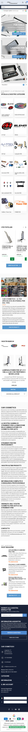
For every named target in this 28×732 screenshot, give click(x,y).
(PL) (2, 692)
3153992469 (7, 662)
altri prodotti (20, 518)
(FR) (10, 690)
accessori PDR (4, 457)
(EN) (5, 690)
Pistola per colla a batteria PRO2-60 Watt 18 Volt (17, 579)
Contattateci (4, 530)
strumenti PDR (12, 518)
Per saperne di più (13, 561)
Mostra (13, 389)
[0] (26, 2)
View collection (13, 265)
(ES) (5, 692)
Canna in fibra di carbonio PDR (7, 247)
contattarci (4, 499)
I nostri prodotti (14, 327)
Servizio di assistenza (14, 632)
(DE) (8, 690)
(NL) (2, 690)
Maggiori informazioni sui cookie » (14, 729)
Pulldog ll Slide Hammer (17, 564)
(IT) (7, 692)
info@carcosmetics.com (16, 534)
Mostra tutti (13, 595)
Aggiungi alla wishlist (13, 394)
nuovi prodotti (4, 472)
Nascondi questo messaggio (17, 727)
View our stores (14, 637)
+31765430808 (8, 657)
